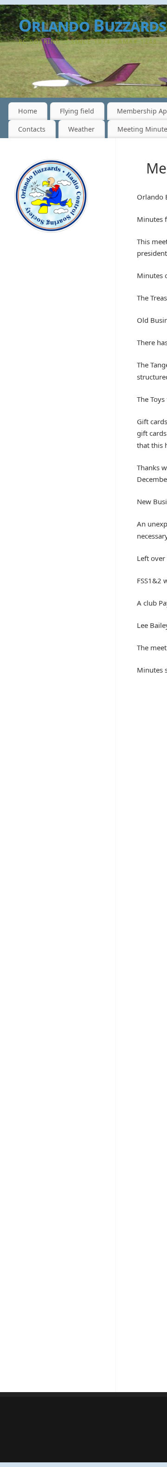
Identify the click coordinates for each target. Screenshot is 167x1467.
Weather (81, 129)
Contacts (31, 129)
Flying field (77, 111)
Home (27, 111)
